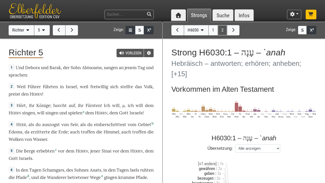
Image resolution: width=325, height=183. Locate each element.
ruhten (147, 170)
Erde (63, 132)
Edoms (15, 132)
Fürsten (93, 105)
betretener (78, 177)
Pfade (21, 177)
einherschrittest (110, 124)
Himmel (111, 132)
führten (50, 86)
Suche (223, 15)
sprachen (18, 75)
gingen (110, 177)
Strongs (199, 15)
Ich (107, 105)
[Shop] (311, 14)
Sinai (106, 151)
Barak (55, 67)
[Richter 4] (59, 30)
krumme (126, 177)
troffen (88, 132)
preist (14, 94)
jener (95, 151)
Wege (95, 177)
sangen (111, 67)
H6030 (194, 30)
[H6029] (177, 30)
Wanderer (57, 177)
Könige (43, 105)
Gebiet (144, 124)
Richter (18, 30)
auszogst (51, 124)
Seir (74, 124)
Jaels (134, 170)
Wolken (16, 139)
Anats (95, 170)
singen (51, 113)
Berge (29, 151)
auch (75, 132)
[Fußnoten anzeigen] (149, 30)
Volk (148, 86)
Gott (123, 113)
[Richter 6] (72, 30)
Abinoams (92, 67)
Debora (32, 67)
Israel (71, 86)
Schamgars (53, 170)
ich (131, 105)
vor (61, 151)
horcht (60, 105)
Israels (136, 113)
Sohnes (81, 170)
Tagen (35, 170)
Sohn (76, 67)
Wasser (40, 139)
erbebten (46, 151)
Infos (244, 15)
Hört (21, 105)
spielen (75, 113)
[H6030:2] (233, 30)
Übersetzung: (220, 148)
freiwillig (99, 86)
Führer (34, 86)
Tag (141, 67)
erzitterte (40, 132)
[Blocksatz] (130, 30)
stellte (126, 86)
